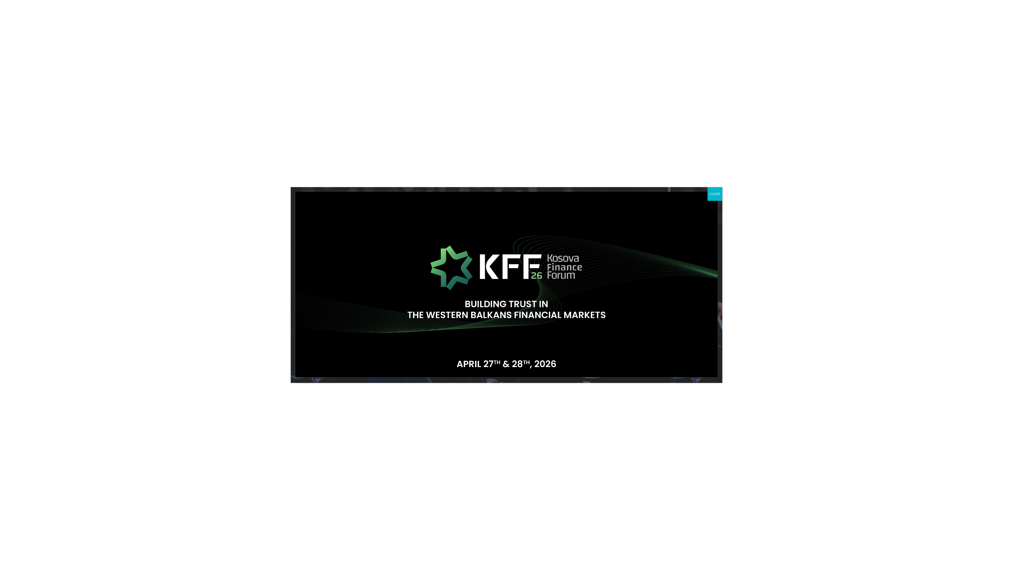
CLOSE (715, 194)
